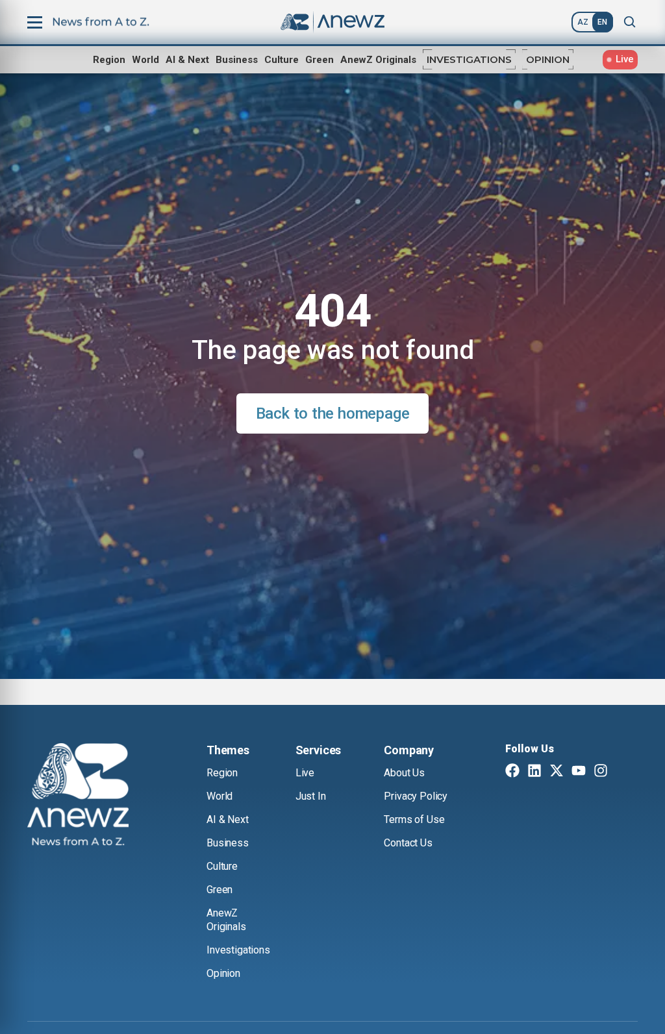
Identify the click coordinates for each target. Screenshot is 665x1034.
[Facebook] (512, 771)
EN (602, 22)
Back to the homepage (333, 413)
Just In (310, 796)
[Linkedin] (534, 771)
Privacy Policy (415, 796)
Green (319, 60)
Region (109, 60)
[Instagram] (601, 771)
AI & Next (187, 60)
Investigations (469, 59)
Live (304, 773)
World (145, 60)
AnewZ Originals (378, 60)
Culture (281, 60)
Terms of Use (414, 819)
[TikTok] (623, 771)
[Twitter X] (556, 771)
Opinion (548, 59)
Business (237, 60)
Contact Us (408, 843)
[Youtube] (578, 771)
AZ (582, 22)
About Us (404, 773)
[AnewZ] (78, 796)
